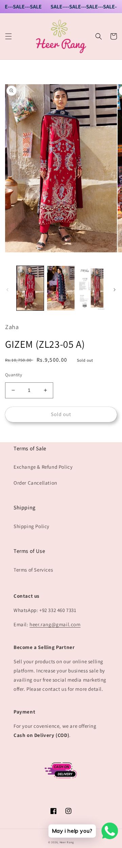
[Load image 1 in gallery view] (30, 288)
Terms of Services (33, 569)
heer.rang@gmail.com (54, 624)
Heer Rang (67, 842)
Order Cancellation (35, 483)
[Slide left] (7, 289)
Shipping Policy (31, 526)
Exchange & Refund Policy (43, 467)
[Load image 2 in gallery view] (60, 288)
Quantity (13, 375)
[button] (8, 36)
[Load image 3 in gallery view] (91, 288)
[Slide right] (114, 289)
